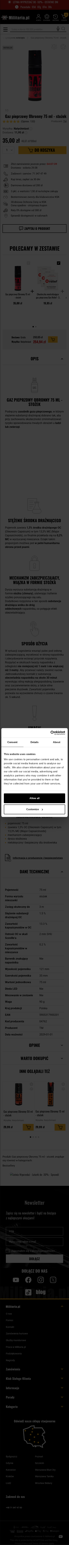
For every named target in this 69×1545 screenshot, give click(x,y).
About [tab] (56, 742)
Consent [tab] (12, 742)
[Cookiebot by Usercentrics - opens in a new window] (50, 733)
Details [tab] (34, 742)
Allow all (34, 798)
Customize (32, 809)
